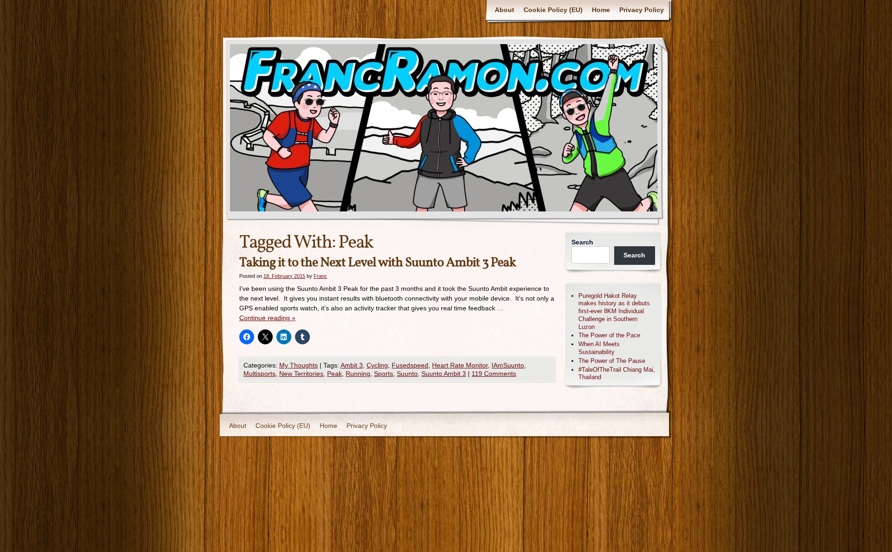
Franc (320, 276)
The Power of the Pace (609, 335)
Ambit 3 (352, 365)
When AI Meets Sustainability (599, 348)
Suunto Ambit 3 (443, 373)
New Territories (301, 373)
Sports (383, 373)
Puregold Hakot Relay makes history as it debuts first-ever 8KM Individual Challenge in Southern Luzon (614, 311)
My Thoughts (298, 365)
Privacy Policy (641, 9)
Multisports (259, 373)
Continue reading (267, 318)
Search (582, 242)
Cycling (377, 365)
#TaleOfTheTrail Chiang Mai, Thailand (616, 373)
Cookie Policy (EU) (553, 9)
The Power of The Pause (611, 360)
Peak (334, 373)
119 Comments (494, 373)
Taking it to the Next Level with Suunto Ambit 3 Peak (377, 263)
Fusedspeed (410, 365)
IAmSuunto (508, 365)
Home (601, 9)
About (504, 9)
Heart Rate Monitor (460, 365)
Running (358, 373)
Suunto (407, 373)
